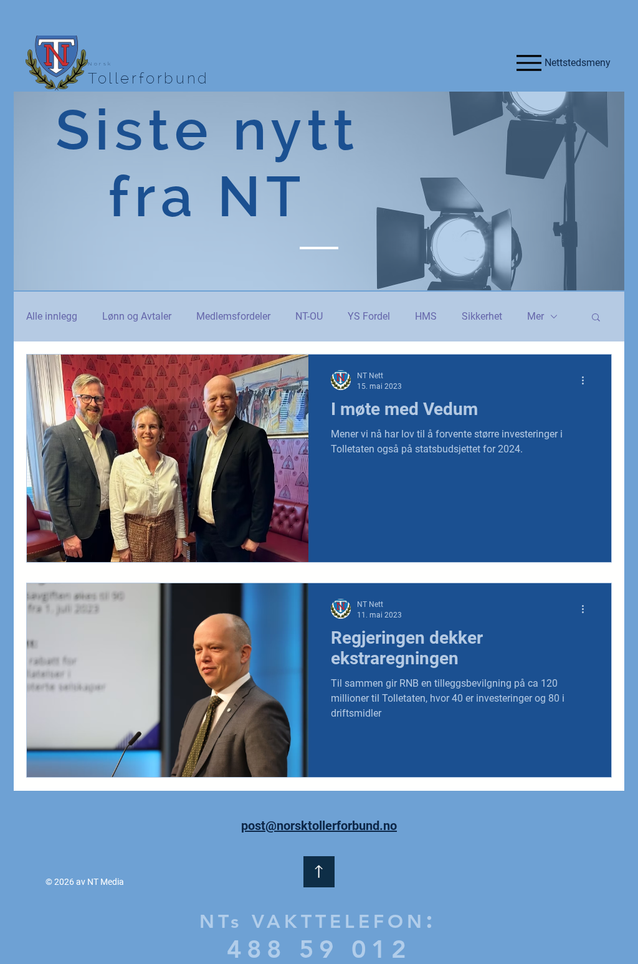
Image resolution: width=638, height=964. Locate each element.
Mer (535, 316)
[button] (596, 318)
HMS (426, 316)
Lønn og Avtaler (136, 316)
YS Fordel (369, 316)
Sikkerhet (482, 316)
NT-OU (309, 316)
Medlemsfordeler (233, 316)
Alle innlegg (51, 316)
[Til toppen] (319, 871)
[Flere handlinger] (586, 380)
